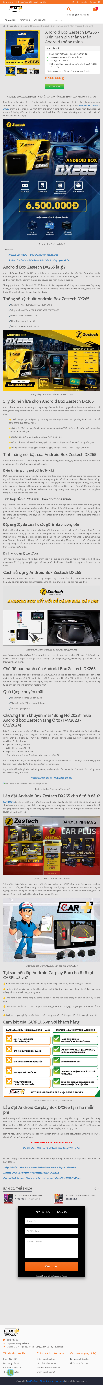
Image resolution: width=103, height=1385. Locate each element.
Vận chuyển (40, 20)
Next (98, 1188)
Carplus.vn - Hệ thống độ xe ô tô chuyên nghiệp (24, 2)
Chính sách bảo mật (46, 1371)
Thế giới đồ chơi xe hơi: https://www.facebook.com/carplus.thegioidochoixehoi (39, 1167)
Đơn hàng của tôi (11, 1363)
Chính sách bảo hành (46, 1359)
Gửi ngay (51, 1266)
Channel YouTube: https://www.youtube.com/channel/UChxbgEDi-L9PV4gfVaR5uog (41, 1178)
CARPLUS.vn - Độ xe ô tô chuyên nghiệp (45, 1381)
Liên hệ (84, 2)
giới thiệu (25, 20)
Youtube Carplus (80, 1363)
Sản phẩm (14, 25)
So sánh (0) (95, 2)
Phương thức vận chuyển (48, 1367)
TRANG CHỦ (10, 20)
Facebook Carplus (80, 1359)
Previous (95, 1188)
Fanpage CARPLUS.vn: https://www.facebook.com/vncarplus (31, 1172)
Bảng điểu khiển (10, 1359)
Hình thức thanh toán (46, 1363)
